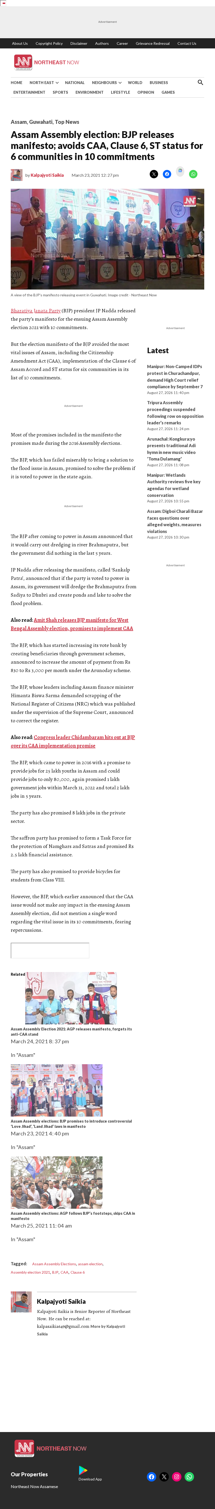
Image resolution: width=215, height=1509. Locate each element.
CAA (64, 1272)
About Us (20, 43)
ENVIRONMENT (90, 92)
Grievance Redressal (153, 43)
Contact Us (187, 43)
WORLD (135, 82)
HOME (16, 82)
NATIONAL (75, 82)
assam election (90, 1264)
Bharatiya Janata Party (36, 310)
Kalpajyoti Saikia (47, 175)
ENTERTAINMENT (29, 92)
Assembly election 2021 (30, 1272)
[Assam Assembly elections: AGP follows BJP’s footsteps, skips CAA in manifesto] (57, 1206)
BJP (55, 1272)
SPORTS (60, 92)
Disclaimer (79, 43)
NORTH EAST (42, 82)
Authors (102, 43)
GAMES (168, 92)
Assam (19, 122)
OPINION (145, 92)
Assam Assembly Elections (54, 1264)
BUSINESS (159, 82)
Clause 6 (78, 1272)
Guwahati (40, 122)
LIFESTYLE (120, 92)
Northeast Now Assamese (34, 1486)
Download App (90, 1479)
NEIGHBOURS (104, 82)
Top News (67, 122)
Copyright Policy (49, 43)
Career (122, 43)
